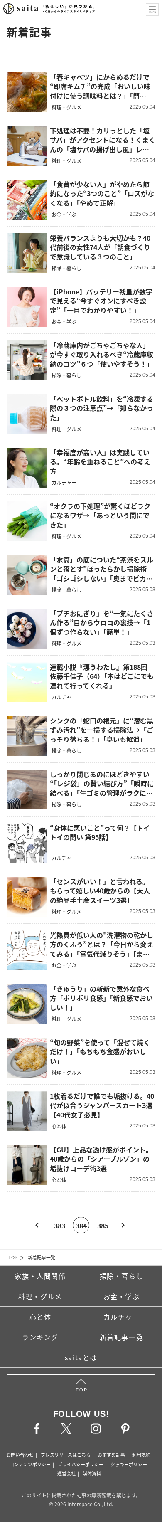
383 (59, 1226)
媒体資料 (92, 1473)
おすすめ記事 (111, 1454)
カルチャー (121, 1317)
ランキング (40, 1337)
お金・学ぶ (121, 1296)
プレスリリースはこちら (66, 1454)
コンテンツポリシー (30, 1464)
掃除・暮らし (122, 1276)
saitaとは (81, 1357)
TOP (12, 1257)
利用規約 (141, 1454)
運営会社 (66, 1473)
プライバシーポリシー (80, 1464)
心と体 (40, 1317)
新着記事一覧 (41, 1257)
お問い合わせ (20, 1454)
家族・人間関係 (40, 1276)
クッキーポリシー (128, 1464)
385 (102, 1226)
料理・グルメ (40, 1296)
